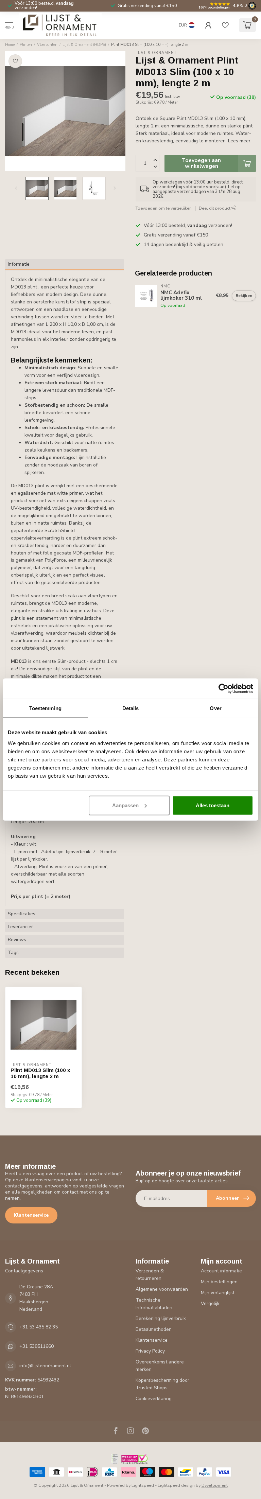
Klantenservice (31, 1215)
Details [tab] (130, 708)
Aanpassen (125, 805)
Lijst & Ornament (156, 53)
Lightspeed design (176, 1485)
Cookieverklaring (154, 1398)
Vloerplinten (47, 44)
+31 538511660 (36, 1346)
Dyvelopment (215, 1485)
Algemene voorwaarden (162, 1289)
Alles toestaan (212, 805)
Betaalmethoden (154, 1329)
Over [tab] (215, 708)
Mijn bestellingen (219, 1281)
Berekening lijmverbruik (161, 1318)
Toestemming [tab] (45, 708)
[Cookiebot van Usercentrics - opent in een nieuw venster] (223, 689)
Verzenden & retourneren (150, 1275)
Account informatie (221, 1271)
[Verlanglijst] (225, 25)
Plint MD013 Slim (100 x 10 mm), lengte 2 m (149, 44)
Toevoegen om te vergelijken (164, 208)
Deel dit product (215, 208)
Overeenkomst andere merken (160, 1366)
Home (10, 44)
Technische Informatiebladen (154, 1304)
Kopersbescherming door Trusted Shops (162, 1384)
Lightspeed (143, 1485)
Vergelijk (210, 1303)
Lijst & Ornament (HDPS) (84, 44)
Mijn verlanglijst (217, 1292)
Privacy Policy (150, 1351)
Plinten (26, 44)
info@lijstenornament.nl (45, 1365)
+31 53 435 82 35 (38, 1327)
